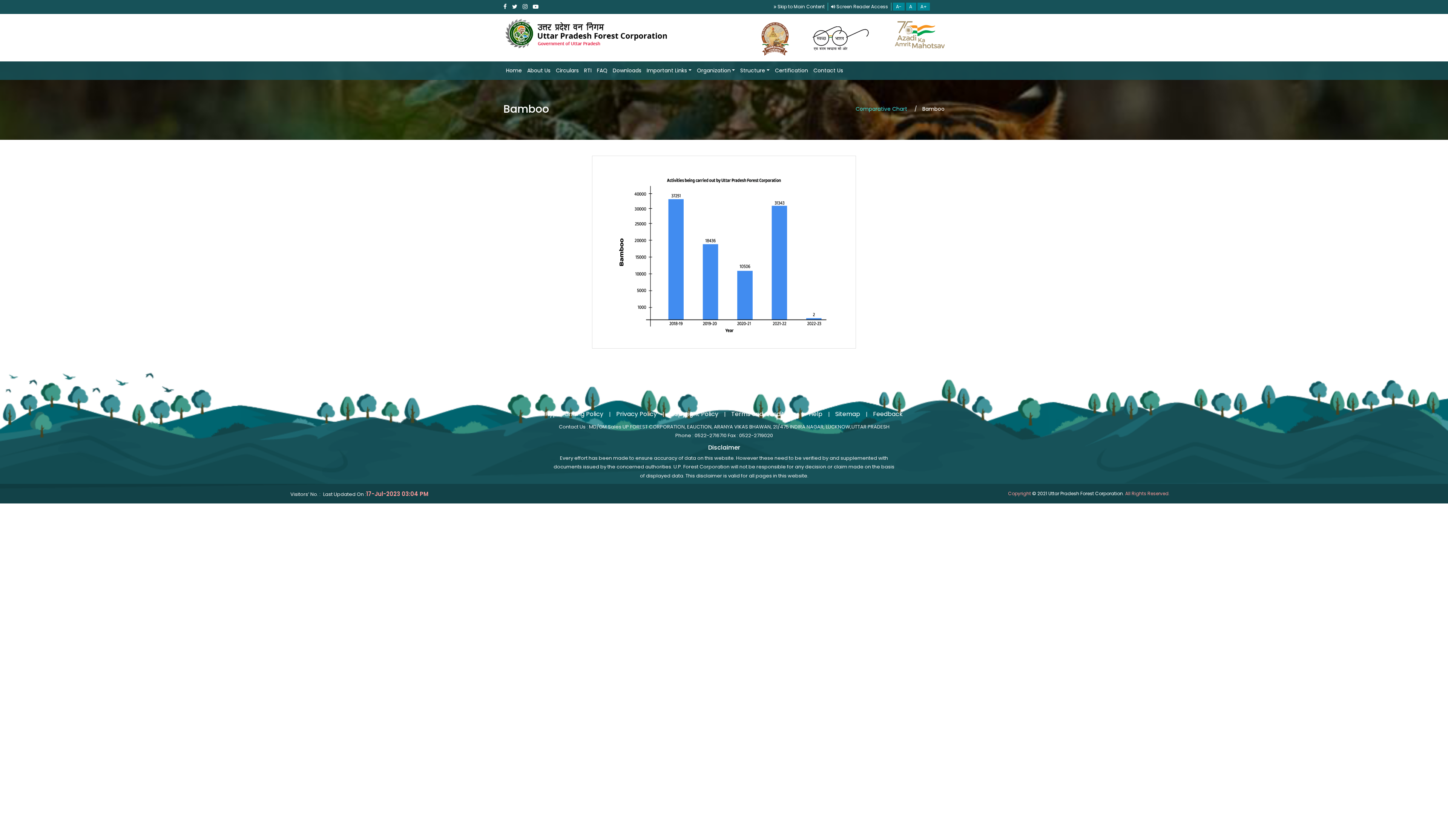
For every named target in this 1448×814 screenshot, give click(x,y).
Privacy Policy (636, 414)
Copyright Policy (694, 414)
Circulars (567, 70)
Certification (791, 70)
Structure (752, 70)
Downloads (627, 70)
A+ (923, 6)
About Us (539, 70)
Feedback (888, 414)
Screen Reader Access (861, 6)
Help (815, 414)
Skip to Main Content (800, 6)
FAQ (602, 70)
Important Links (667, 70)
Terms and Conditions (763, 414)
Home (514, 70)
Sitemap (847, 414)
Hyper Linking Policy (574, 414)
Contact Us (828, 70)
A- (899, 6)
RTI (588, 70)
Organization (714, 70)
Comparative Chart (882, 109)
